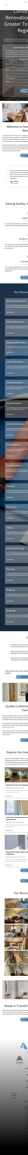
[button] (4, 176)
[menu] (25, 2)
